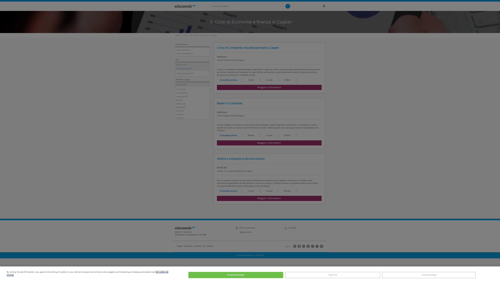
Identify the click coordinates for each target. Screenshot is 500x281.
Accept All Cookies (235, 275)
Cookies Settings (429, 275)
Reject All (333, 275)
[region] (250, 273)
